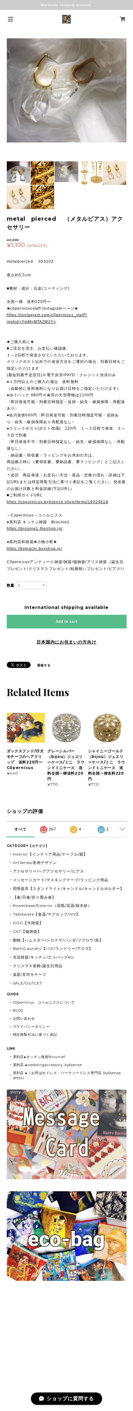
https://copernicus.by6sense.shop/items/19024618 (57, 502)
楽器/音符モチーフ (30, 974)
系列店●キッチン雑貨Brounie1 (39, 1057)
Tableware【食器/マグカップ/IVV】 (46, 914)
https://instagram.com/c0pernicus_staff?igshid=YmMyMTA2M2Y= (47, 318)
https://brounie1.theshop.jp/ (35, 528)
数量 (11, 585)
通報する (44, 665)
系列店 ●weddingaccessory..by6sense (47, 1065)
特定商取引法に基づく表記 (35, 1034)
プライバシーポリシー (31, 1026)
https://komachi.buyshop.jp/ (34, 548)
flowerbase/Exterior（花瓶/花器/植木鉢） (52, 905)
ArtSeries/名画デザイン (35, 862)
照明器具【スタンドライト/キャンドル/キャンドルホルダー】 (68, 888)
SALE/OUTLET (27, 983)
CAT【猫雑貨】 (27, 931)
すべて (21, 829)
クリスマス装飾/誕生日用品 (37, 965)
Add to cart (67, 621)
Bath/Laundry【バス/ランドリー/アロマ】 (53, 948)
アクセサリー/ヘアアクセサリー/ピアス (48, 871)
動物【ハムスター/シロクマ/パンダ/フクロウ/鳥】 (58, 940)
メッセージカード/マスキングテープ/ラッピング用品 (60, 880)
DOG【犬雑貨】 (28, 922)
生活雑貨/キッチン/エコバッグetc (43, 957)
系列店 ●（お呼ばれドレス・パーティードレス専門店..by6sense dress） (67, 1075)
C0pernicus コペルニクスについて (44, 1002)
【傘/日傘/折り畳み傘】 (34, 897)
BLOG (18, 1010)
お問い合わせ (24, 1018)
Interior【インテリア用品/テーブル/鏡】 (50, 854)
